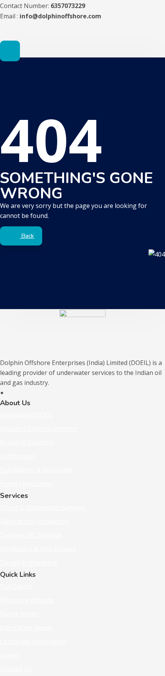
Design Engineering (28, 562)
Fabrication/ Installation (34, 521)
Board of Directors (27, 442)
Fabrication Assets (26, 628)
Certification (17, 456)
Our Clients (16, 586)
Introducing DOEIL (26, 415)
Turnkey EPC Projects (31, 535)
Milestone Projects (27, 600)
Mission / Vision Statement (38, 428)
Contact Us (15, 669)
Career (10, 655)
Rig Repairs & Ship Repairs (38, 549)
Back (27, 236)
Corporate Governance (33, 641)
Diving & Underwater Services (42, 507)
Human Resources (26, 484)
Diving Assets (19, 614)
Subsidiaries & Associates (36, 470)
